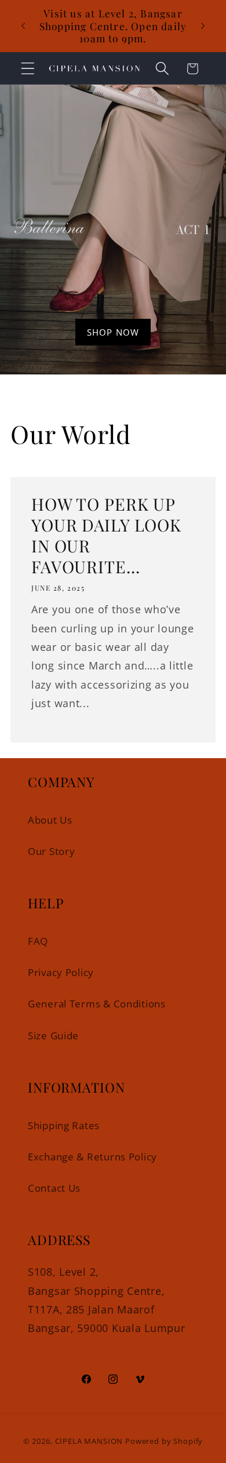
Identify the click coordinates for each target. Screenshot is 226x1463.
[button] (28, 68)
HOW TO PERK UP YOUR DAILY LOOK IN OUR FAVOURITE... (106, 534)
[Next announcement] (203, 25)
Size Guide (53, 1035)
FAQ (38, 941)
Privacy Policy (61, 972)
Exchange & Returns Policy (92, 1156)
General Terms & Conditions (97, 1003)
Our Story (51, 851)
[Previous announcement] (23, 25)
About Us (50, 820)
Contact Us (54, 1188)
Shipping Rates (64, 1125)
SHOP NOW (113, 332)
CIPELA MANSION (89, 1441)
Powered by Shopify (164, 1441)
